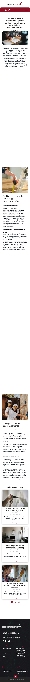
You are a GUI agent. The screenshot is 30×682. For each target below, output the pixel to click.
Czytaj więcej (15, 522)
